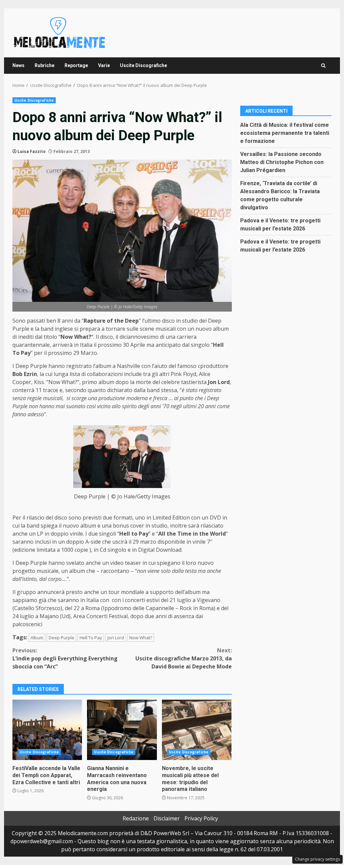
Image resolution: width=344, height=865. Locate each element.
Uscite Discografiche (143, 65)
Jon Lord (116, 638)
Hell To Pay (91, 638)
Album (37, 638)
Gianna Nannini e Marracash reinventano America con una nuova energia (122, 730)
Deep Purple (61, 638)
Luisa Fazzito (31, 151)
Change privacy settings (317, 859)
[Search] (323, 65)
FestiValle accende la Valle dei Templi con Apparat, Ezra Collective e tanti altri (47, 730)
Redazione (136, 818)
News (18, 65)
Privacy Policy (201, 818)
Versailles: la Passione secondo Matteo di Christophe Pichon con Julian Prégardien (282, 162)
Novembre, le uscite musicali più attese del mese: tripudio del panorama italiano (196, 730)
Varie (104, 65)
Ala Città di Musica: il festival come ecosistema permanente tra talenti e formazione (284, 133)
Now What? (140, 638)
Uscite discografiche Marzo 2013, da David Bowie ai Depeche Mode (183, 658)
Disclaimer (167, 818)
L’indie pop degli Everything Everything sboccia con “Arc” (65, 658)
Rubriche (44, 65)
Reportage (76, 65)
